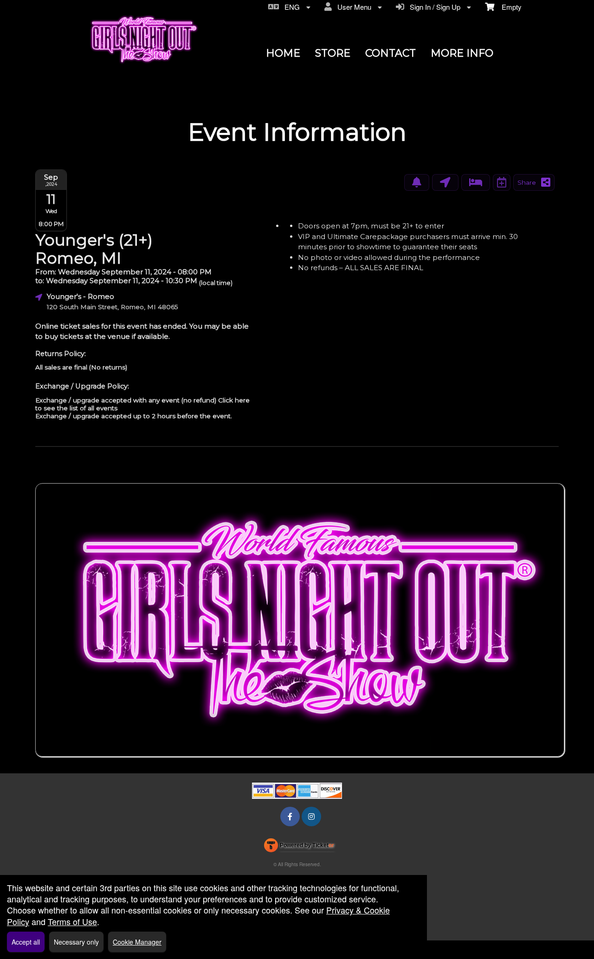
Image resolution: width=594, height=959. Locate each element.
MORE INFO (462, 53)
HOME (283, 53)
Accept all (26, 941)
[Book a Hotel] (475, 182)
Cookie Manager (137, 941)
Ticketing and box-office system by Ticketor (299, 847)
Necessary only (76, 941)
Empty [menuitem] (508, 7)
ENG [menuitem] (290, 7)
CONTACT (390, 53)
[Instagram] (311, 816)
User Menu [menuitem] (352, 7)
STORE (332, 53)
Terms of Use (72, 921)
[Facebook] (290, 816)
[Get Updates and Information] (416, 182)
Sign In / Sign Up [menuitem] (433, 7)
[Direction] (445, 182)
